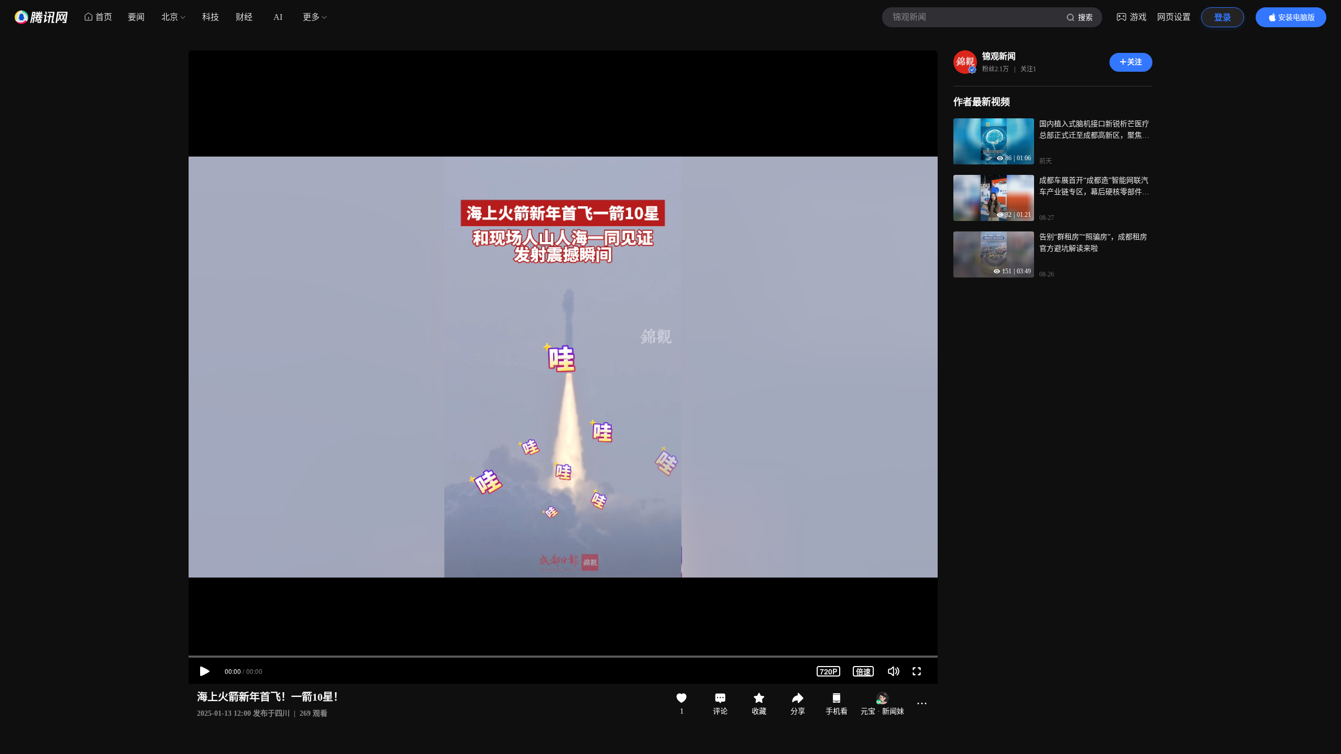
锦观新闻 (999, 56)
